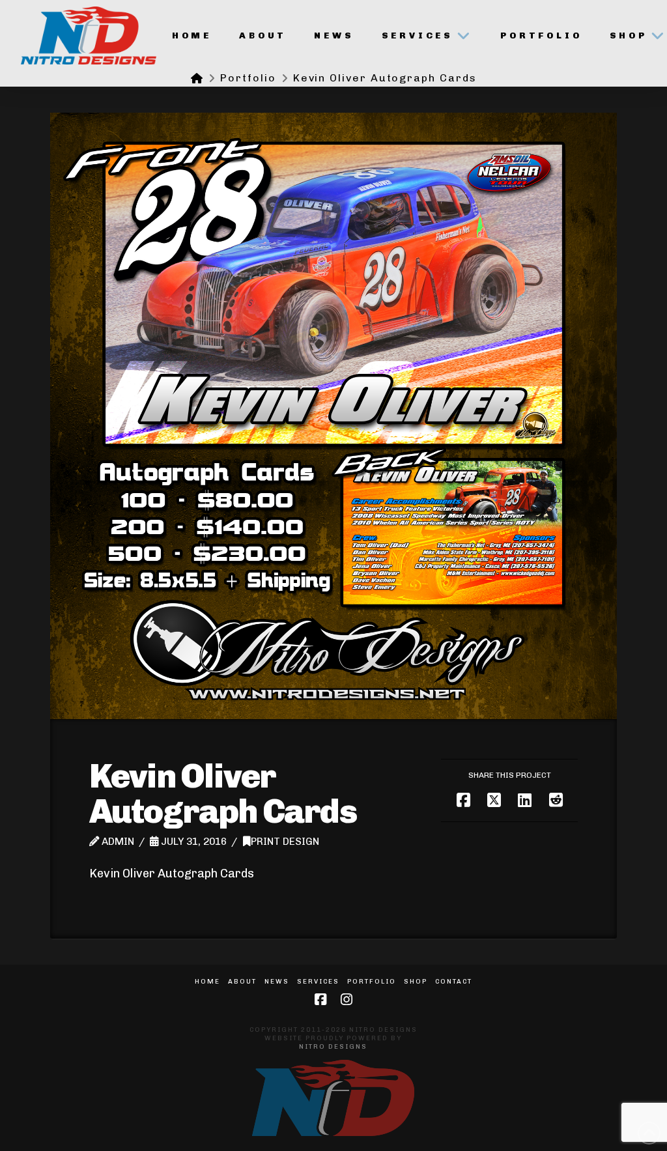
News (276, 982)
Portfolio (371, 982)
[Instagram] (346, 999)
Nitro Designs (333, 1047)
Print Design (285, 841)
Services (318, 982)
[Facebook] (320, 999)
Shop (415, 982)
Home (207, 982)
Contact (453, 982)
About (242, 982)
